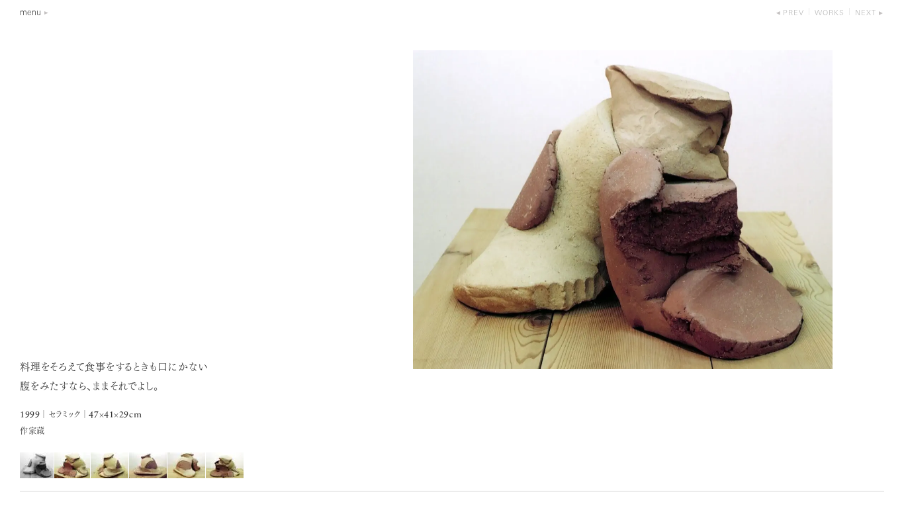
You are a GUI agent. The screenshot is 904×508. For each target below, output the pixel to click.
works (829, 13)
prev (793, 13)
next (865, 13)
